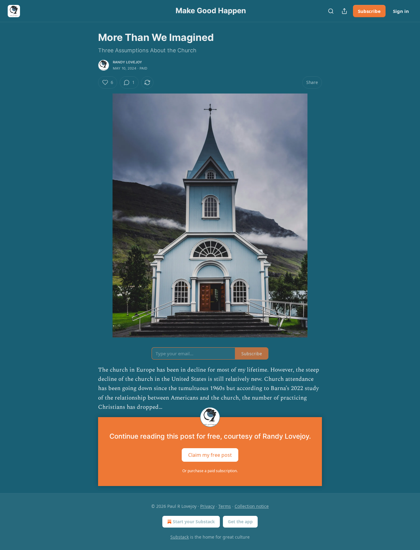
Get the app (240, 521)
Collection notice (252, 506)
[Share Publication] (344, 11)
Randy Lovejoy (127, 62)
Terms (224, 506)
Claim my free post (210, 454)
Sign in (401, 11)
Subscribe (369, 11)
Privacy (207, 506)
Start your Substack (194, 521)
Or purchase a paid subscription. (210, 470)
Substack (179, 537)
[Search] (331, 11)
